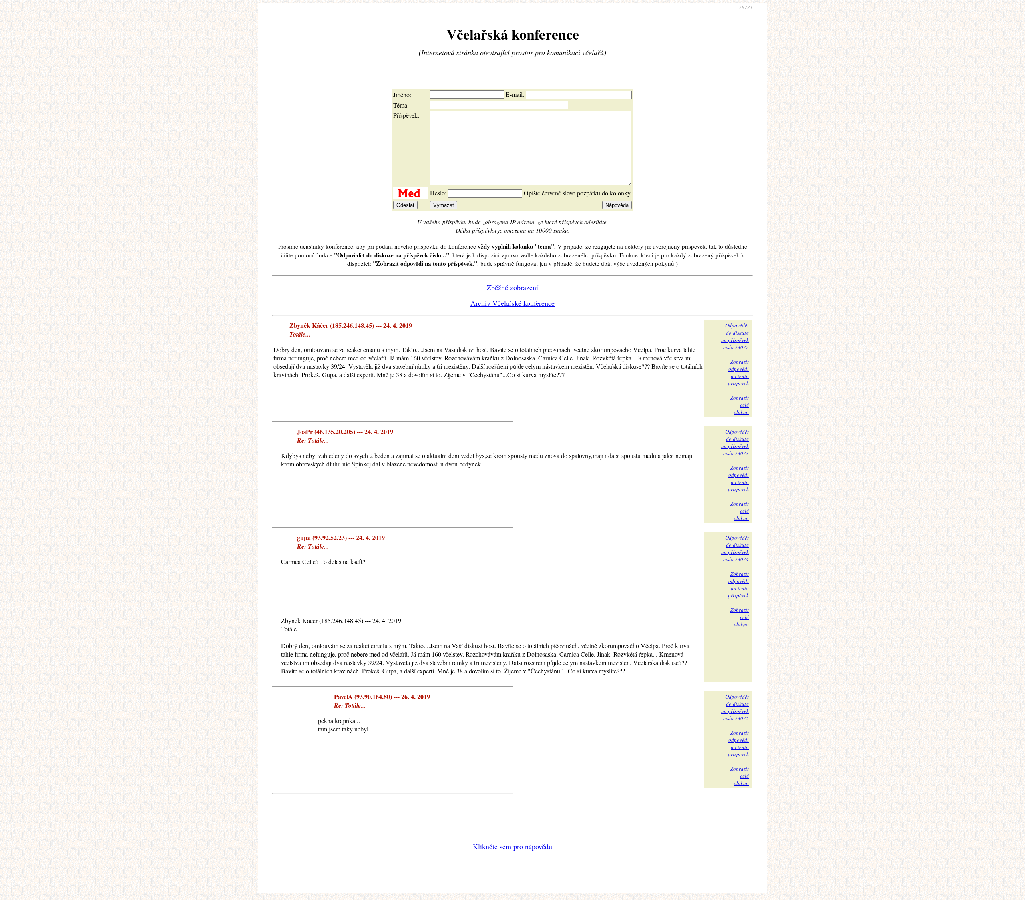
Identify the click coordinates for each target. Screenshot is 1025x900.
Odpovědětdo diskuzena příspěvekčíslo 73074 (735, 548)
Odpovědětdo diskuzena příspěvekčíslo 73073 (735, 442)
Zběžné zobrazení (512, 287)
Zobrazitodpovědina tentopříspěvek (738, 372)
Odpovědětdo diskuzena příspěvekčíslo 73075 (735, 707)
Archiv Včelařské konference (512, 303)
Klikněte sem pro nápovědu (512, 846)
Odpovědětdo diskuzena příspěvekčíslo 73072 (735, 336)
